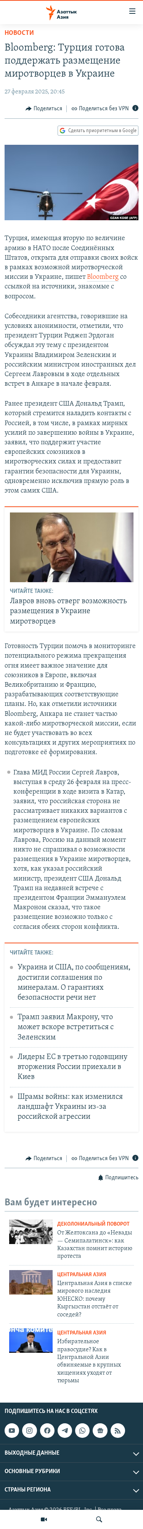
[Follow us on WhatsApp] (82, 1430)
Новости (19, 33)
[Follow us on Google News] (100, 1430)
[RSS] (118, 1430)
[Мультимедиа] (43, 1519)
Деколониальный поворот (93, 1224)
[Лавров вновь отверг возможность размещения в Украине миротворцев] (71, 547)
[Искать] (99, 1519)
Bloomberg (103, 277)
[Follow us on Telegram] (65, 1430)
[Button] (44, 109)
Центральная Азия (81, 1275)
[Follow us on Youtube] (12, 1430)
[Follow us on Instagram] (29, 1430)
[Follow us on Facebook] (47, 1430)
